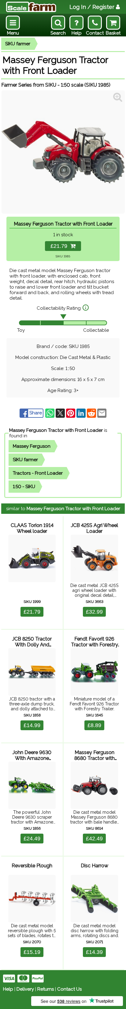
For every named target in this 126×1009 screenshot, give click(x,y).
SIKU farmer (17, 44)
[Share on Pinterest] (71, 413)
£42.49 (94, 838)
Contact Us (69, 989)
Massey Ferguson (31, 446)
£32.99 (94, 612)
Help (8, 989)
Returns (45, 989)
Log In (91, 7)
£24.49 (32, 838)
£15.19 (32, 952)
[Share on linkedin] (81, 413)
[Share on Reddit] (92, 413)
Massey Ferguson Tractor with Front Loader (56, 430)
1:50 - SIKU (24, 486)
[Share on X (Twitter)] (61, 413)
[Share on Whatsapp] (50, 413)
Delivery (25, 989)
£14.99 (32, 725)
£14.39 (94, 952)
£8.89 (94, 725)
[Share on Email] (101, 413)
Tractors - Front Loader (38, 473)
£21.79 (60, 246)
